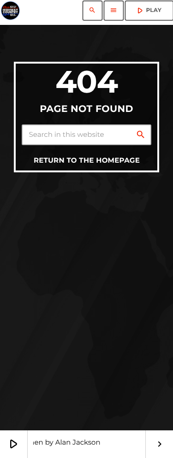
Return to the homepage (87, 160)
